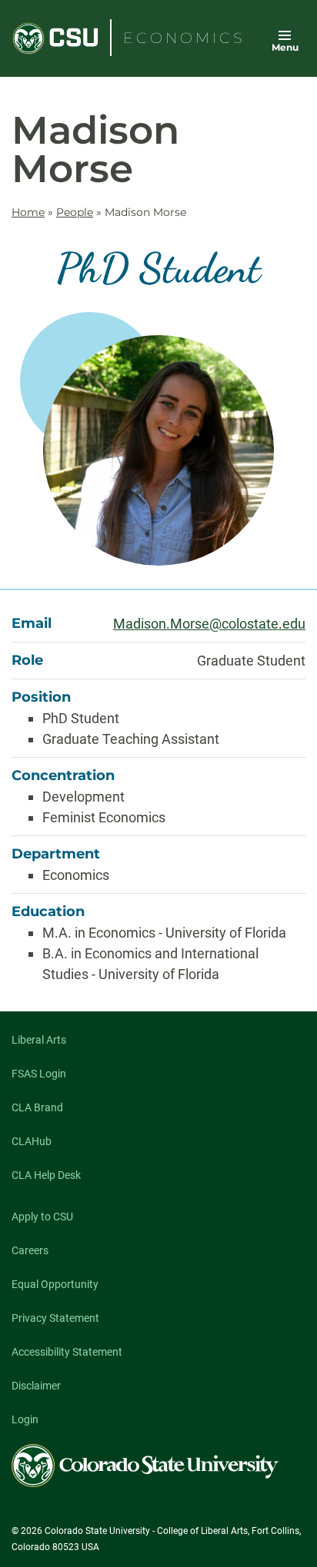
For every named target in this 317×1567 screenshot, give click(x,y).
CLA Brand (37, 1107)
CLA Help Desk (46, 1175)
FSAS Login (39, 1073)
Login (25, 1419)
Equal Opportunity (55, 1284)
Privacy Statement (55, 1318)
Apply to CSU (42, 1216)
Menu (285, 47)
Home (28, 212)
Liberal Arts (39, 1040)
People (74, 212)
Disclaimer (36, 1385)
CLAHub (32, 1141)
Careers (30, 1250)
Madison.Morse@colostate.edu (209, 624)
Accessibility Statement (67, 1352)
